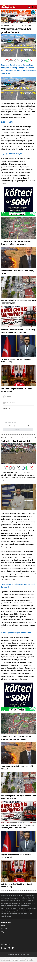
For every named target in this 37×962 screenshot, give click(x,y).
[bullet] (18, 426)
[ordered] (15, 426)
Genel (13, 25)
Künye (3, 926)
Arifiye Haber (5, 25)
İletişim (3, 932)
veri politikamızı (21, 960)
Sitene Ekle (4, 929)
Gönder (18, 429)
